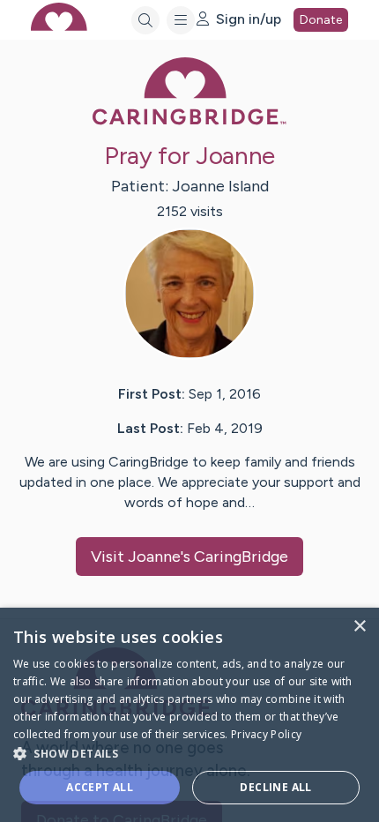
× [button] (359, 626)
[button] (189, 753)
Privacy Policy (266, 734)
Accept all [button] (99, 787)
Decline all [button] (275, 787)
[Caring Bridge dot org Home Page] (189, 121)
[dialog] (189, 715)
